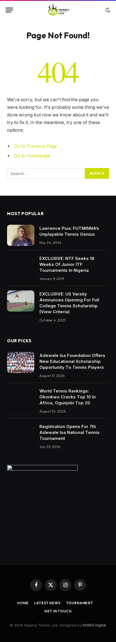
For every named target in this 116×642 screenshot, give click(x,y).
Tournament (79, 603)
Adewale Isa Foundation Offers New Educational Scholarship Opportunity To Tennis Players (72, 361)
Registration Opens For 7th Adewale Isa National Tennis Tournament (69, 432)
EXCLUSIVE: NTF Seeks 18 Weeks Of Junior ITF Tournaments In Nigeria (66, 264)
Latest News (47, 603)
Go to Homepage (32, 155)
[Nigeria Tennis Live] (58, 10)
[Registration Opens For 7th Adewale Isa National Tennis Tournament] (20, 433)
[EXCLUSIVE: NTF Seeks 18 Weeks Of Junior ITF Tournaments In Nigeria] (20, 265)
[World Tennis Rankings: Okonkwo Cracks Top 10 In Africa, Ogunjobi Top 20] (20, 398)
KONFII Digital (94, 625)
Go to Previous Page (35, 146)
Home (22, 603)
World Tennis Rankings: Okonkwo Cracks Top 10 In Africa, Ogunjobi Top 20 (67, 396)
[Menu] (9, 10)
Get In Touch (58, 611)
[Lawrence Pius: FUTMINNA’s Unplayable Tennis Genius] (20, 235)
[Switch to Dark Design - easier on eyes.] (107, 10)
